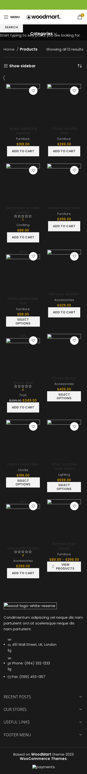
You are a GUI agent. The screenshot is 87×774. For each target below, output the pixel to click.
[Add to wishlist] (33, 90)
